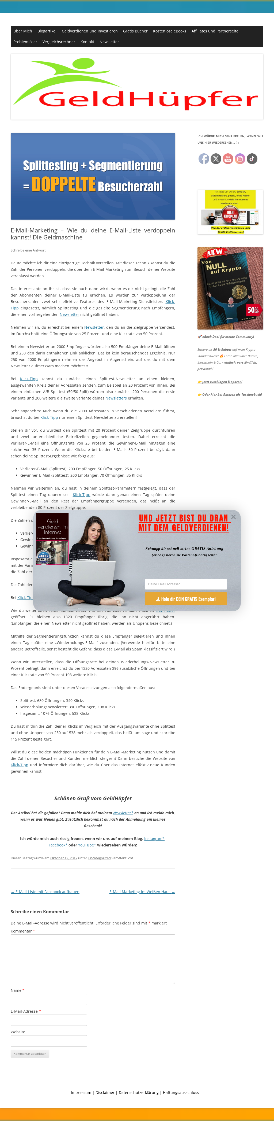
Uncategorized (99, 858)
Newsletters (116, 398)
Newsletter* (123, 812)
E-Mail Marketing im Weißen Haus (142, 891)
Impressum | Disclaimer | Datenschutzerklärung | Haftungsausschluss (135, 1092)
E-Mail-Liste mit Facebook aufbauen (45, 891)
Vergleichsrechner (59, 41)
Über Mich (22, 31)
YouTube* (87, 845)
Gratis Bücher (135, 31)
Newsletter (109, 41)
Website (18, 1031)
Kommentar (23, 931)
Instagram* (154, 838)
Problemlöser (25, 41)
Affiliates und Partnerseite (215, 31)
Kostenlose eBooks (169, 31)
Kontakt (87, 41)
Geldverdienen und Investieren (90, 31)
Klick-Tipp (29, 378)
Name (18, 990)
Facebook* (58, 845)
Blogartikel (46, 31)
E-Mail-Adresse (26, 1011)
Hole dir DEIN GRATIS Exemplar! (188, 598)
